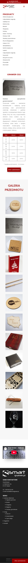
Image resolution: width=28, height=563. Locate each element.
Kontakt (6, 523)
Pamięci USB (6, 36)
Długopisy (5, 29)
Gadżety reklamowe (9, 498)
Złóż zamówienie (14, 170)
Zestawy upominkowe (9, 38)
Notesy (5, 31)
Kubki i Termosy (7, 33)
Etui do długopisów (8, 41)
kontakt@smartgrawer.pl (12, 491)
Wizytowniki (6, 60)
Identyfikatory (7, 45)
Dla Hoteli (5, 65)
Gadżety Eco (6, 21)
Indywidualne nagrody (9, 19)
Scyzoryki (5, 55)
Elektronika (6, 24)
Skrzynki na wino (8, 57)
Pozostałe (5, 62)
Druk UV (8, 513)
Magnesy (8, 507)
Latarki (5, 50)
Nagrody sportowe (11, 500)
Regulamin (6, 521)
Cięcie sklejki (9, 518)
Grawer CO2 (6, 43)
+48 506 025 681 (14, 1)
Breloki (5, 26)
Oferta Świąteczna (8, 17)
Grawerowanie (9, 516)
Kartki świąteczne (8, 48)
